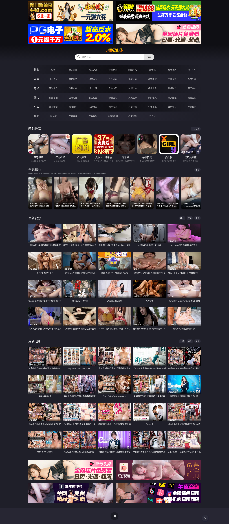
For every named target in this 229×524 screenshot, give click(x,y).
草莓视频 (93, 116)
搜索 (149, 57)
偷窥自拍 (53, 97)
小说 (36, 107)
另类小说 (152, 106)
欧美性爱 (113, 88)
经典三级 (152, 88)
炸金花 (152, 69)
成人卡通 (93, 88)
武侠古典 (113, 106)
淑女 (190, 341)
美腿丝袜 (132, 97)
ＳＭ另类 (192, 79)
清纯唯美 (152, 97)
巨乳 (190, 218)
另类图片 (192, 97)
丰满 (182, 341)
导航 (36, 116)
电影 (36, 88)
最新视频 (34, 218)
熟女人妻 (132, 79)
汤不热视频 (112, 116)
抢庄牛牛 (192, 69)
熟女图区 (172, 97)
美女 (182, 218)
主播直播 (172, 79)
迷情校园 (132, 106)
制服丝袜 (132, 88)
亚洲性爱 (53, 88)
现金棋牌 (172, 69)
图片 (36, 97)
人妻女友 (93, 106)
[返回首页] (205, 518)
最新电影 (34, 341)
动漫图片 (113, 97)
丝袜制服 (152, 79)
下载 (197, 169)
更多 (197, 218)
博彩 (36, 70)
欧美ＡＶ (93, 79)
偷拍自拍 (73, 88)
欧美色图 (93, 97)
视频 (36, 79)
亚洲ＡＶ (53, 79)
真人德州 (73, 69)
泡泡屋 (152, 116)
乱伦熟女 (172, 88)
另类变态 (192, 88)
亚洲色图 (73, 97)
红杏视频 (132, 116)
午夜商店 (73, 116)
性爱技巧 (192, 106)
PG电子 (53, 69)
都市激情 (53, 106)
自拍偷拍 (73, 79)
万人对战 (93, 69)
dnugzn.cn (114, 50)
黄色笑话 (172, 106)
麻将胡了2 (132, 69)
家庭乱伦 (73, 106)
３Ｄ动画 (113, 79)
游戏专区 (113, 69)
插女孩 (53, 116)
